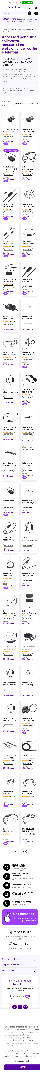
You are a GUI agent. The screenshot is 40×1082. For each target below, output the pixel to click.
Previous (1, 21)
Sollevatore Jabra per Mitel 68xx (28, 757)
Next (38, 21)
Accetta (22, 1067)
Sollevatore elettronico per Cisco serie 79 (28, 539)
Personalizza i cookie (22, 1061)
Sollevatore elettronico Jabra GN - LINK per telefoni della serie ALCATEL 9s (28, 501)
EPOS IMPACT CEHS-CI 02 (28, 391)
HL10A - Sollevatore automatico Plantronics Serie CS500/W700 (10, 130)
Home (5, 30)
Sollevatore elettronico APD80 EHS (8, 830)
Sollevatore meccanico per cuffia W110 (28, 130)
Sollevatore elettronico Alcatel (27, 318)
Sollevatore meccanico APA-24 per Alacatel (29, 205)
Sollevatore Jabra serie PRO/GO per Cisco (28, 464)
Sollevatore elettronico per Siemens (28, 428)
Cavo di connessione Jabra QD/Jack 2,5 (29, 648)
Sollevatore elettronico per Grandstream (9, 719)
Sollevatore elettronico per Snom (9, 318)
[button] (10, 959)
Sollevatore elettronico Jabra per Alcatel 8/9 (9, 612)
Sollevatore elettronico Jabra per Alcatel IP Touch (9, 353)
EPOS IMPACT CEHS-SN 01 (28, 830)
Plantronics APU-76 (8, 793)
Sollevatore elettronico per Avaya (9, 391)
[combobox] (17, 13)
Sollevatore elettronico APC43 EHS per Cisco (28, 168)
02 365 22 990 (21, 932)
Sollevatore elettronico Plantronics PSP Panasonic (29, 280)
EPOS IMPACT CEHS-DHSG (9, 574)
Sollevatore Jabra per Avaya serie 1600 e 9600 (9, 280)
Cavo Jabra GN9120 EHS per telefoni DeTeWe (10, 464)
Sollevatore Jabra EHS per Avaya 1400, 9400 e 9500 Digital (9, 648)
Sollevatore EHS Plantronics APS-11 (10, 205)
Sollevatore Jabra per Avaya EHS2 (28, 612)
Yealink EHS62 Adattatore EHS (10, 168)
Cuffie (12, 30)
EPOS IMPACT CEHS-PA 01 (9, 539)
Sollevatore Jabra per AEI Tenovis (9, 757)
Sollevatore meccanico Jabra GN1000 (29, 719)
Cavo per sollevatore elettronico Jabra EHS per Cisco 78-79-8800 (29, 243)
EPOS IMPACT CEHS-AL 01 (28, 353)
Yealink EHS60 (9, 500)
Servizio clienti (21, 944)
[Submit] (29, 13)
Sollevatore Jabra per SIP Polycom (9, 428)
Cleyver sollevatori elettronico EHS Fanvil (10, 684)
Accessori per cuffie (24, 30)
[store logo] (15, 8)
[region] (20, 1045)
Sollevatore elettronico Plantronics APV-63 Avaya (28, 793)
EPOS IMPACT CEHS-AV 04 (28, 574)
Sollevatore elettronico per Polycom (28, 684)
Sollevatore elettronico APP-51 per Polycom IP (10, 243)
